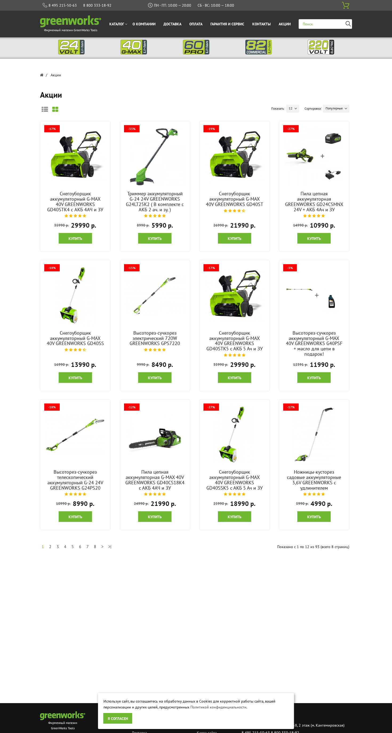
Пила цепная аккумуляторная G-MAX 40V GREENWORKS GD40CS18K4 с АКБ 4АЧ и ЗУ (155, 480)
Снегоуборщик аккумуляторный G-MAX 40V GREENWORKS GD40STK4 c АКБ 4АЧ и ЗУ (75, 201)
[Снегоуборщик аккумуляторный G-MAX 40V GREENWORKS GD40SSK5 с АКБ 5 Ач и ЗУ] (234, 434)
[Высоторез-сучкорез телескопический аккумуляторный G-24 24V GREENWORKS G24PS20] (75, 434)
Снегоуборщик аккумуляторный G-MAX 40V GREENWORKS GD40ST (234, 199)
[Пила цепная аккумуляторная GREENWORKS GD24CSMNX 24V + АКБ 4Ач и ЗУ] (314, 156)
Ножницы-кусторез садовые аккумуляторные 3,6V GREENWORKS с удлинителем (314, 480)
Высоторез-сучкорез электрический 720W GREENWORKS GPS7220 (155, 338)
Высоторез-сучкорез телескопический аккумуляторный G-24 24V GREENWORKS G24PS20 (75, 480)
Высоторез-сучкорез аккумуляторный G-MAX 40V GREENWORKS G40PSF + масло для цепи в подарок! (314, 343)
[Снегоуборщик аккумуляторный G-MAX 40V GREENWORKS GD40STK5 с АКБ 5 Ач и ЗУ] (234, 295)
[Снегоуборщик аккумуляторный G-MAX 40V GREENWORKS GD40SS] (75, 295)
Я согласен (118, 718)
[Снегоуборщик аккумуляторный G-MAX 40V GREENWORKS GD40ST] (234, 156)
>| (109, 546)
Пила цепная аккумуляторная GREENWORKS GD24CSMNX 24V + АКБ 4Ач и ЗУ (314, 201)
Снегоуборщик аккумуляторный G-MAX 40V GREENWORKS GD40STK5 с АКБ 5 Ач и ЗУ (234, 341)
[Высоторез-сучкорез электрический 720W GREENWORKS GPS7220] (155, 295)
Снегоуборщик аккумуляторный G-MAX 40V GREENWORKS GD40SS (75, 338)
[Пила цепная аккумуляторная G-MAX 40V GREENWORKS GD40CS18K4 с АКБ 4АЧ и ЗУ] (155, 434)
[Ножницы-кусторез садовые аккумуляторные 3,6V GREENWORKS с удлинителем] (314, 434)
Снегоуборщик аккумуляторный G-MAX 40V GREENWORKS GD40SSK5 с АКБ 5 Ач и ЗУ (234, 480)
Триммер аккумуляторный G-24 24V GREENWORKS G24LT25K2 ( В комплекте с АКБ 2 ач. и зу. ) (155, 201)
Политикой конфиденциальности (218, 707)
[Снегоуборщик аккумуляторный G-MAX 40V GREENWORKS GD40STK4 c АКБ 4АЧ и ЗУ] (75, 156)
